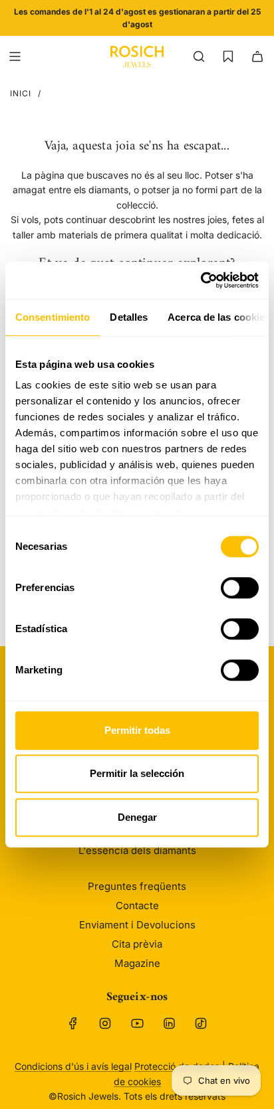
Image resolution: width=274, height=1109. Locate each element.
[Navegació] (14, 56)
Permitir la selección (137, 773)
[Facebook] (73, 1023)
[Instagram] (105, 1023)
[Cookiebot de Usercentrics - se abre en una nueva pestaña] (200, 280)
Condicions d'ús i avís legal (73, 1066)
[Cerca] (198, 56)
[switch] (240, 587)
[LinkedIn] (169, 1023)
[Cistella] (257, 56)
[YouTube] (137, 1023)
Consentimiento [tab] (52, 317)
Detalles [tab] (129, 317)
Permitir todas (137, 730)
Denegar (137, 817)
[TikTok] (200, 1023)
